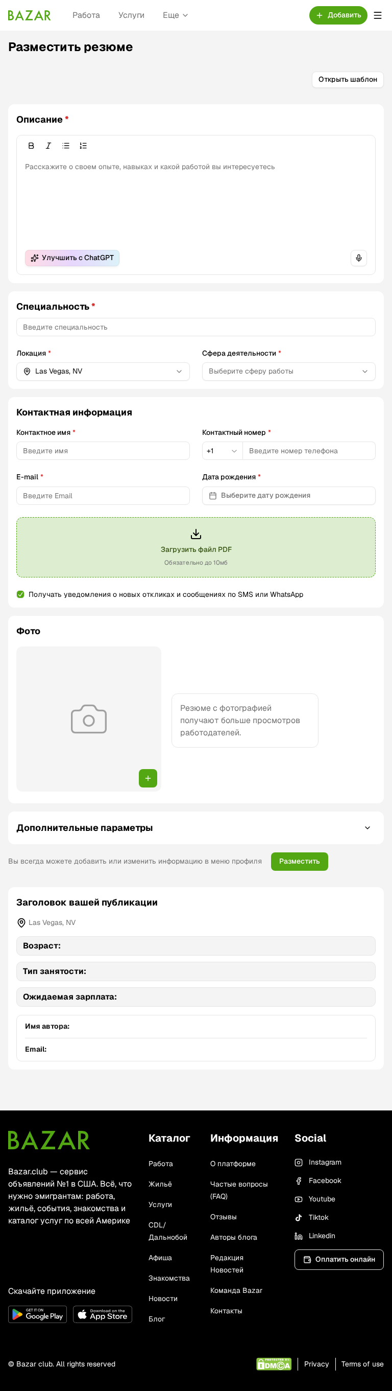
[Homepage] (29, 15)
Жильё (160, 1184)
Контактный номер (236, 432)
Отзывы (223, 1216)
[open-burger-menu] (378, 15)
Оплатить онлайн (345, 1259)
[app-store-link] (102, 1314)
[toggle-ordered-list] (83, 145)
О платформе (233, 1163)
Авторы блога (233, 1237)
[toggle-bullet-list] (66, 145)
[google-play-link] (37, 1314)
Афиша (160, 1257)
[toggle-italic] (48, 145)
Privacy (316, 1364)
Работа (86, 15)
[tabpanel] (196, 474)
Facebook (325, 1180)
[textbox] (196, 199)
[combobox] (103, 371)
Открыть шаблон (347, 79)
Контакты (226, 1310)
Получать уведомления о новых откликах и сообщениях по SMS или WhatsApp (166, 594)
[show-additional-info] (367, 828)
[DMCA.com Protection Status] (273, 1364)
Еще (171, 15)
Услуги (131, 15)
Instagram (325, 1162)
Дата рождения (231, 476)
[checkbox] (20, 594)
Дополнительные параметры (84, 827)
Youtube (322, 1198)
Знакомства (169, 1278)
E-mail (29, 476)
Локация (33, 353)
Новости (163, 1298)
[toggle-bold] (31, 145)
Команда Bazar (236, 1290)
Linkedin (322, 1235)
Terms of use (362, 1364)
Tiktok (319, 1217)
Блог (157, 1319)
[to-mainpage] (49, 1140)
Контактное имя (46, 432)
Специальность (55, 306)
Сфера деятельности (241, 353)
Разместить (299, 861)
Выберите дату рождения (265, 495)
